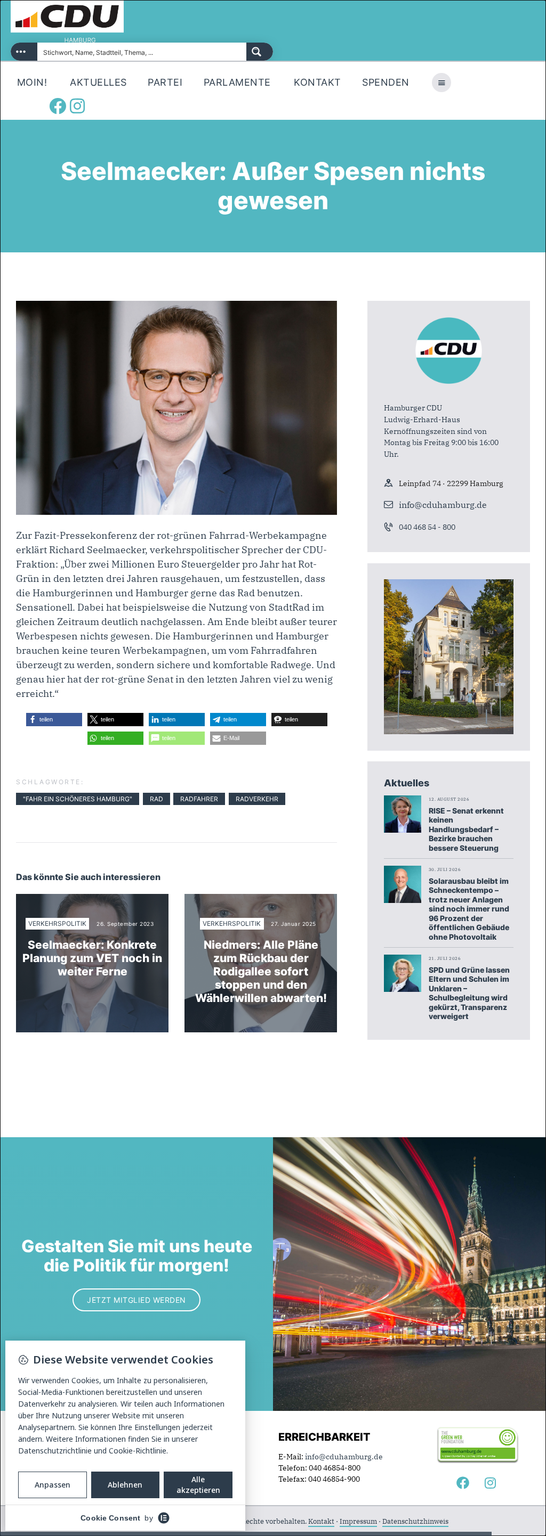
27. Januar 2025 (293, 924)
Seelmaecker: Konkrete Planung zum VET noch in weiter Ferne (92, 958)
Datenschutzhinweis (415, 1521)
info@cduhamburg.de (443, 504)
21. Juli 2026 (445, 958)
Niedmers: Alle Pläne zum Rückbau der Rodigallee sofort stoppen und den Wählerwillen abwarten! (261, 971)
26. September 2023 (125, 924)
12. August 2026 (449, 799)
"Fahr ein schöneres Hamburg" (77, 799)
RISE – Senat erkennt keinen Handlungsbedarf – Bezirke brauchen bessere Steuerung (466, 829)
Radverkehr (257, 799)
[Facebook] (57, 105)
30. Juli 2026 (445, 869)
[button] (54, 719)
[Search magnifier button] (259, 52)
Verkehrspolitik (57, 923)
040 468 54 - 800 (427, 527)
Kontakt (321, 1521)
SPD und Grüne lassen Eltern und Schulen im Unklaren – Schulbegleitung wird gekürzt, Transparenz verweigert (469, 993)
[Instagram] (77, 105)
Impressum (358, 1521)
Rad (156, 799)
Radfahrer (199, 799)
